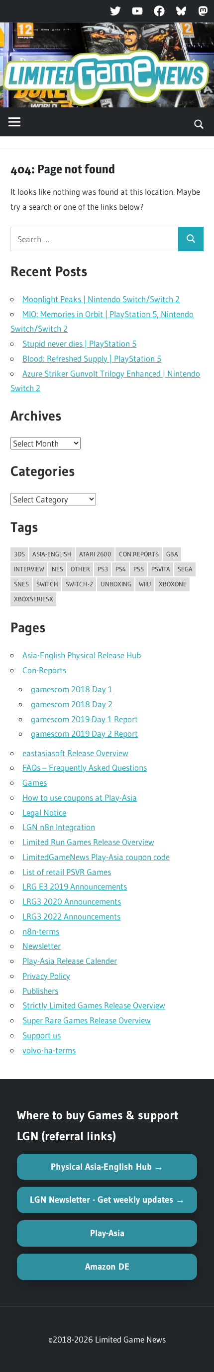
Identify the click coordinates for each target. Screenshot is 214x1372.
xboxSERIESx (33, 599)
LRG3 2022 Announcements (71, 916)
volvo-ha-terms (49, 1050)
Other (80, 569)
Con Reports (139, 554)
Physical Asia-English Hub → (107, 1166)
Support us (41, 1035)
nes (57, 569)
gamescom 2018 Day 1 (71, 689)
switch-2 (79, 584)
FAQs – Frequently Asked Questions (84, 767)
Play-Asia (107, 1233)
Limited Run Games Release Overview (88, 842)
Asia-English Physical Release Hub (81, 655)
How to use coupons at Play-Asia (79, 797)
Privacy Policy (46, 975)
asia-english (52, 554)
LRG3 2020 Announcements (71, 901)
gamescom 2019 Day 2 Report (84, 733)
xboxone (173, 584)
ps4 (120, 569)
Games (34, 782)
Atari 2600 (95, 554)
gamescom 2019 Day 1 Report (84, 719)
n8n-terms (40, 931)
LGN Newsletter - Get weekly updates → (107, 1199)
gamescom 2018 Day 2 (71, 704)
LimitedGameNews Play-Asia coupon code (96, 857)
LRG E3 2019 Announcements (74, 886)
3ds (19, 554)
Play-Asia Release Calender (69, 960)
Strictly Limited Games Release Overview (93, 1005)
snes (21, 584)
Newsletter (41, 945)
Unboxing (116, 584)
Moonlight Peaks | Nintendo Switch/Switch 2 (101, 299)
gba (172, 554)
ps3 (103, 569)
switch (47, 584)
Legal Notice (44, 812)
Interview (29, 569)
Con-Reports (44, 670)
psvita (160, 569)
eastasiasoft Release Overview (75, 753)
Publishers (40, 990)
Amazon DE (107, 1266)
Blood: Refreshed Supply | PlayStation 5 (91, 358)
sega (185, 569)
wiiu (145, 584)
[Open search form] (199, 123)
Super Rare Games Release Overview (86, 1020)
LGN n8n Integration (58, 827)
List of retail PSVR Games (66, 872)
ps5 (138, 569)
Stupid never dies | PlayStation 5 (79, 343)
